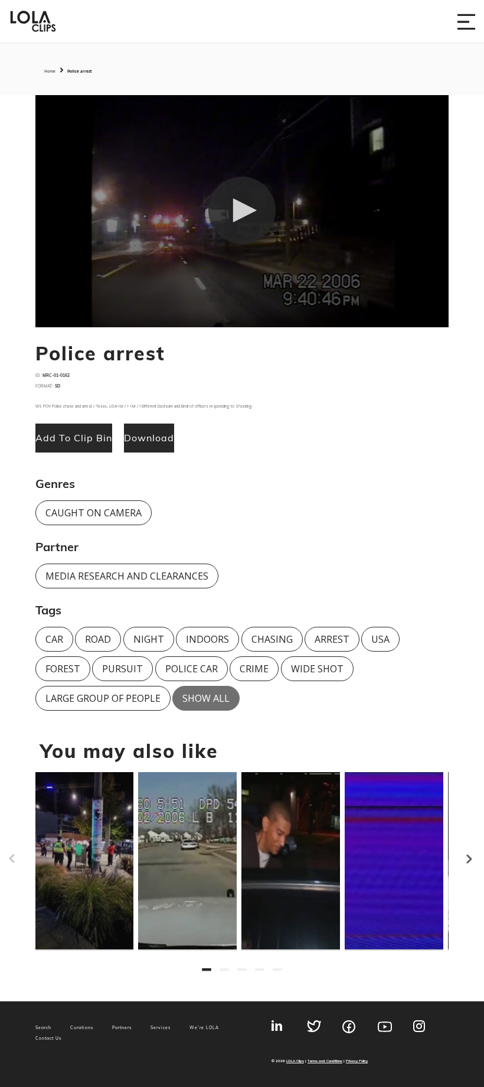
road (98, 639)
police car (191, 668)
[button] (242, 210)
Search (43, 1027)
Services (161, 1027)
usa (380, 639)
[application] (242, 211)
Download (149, 438)
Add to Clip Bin (73, 438)
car (54, 639)
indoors (207, 639)
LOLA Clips (295, 1061)
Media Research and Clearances (126, 575)
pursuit (122, 668)
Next (478, 854)
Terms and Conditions (325, 1061)
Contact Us (48, 1038)
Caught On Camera (93, 512)
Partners (122, 1027)
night (148, 639)
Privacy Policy (357, 1061)
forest (62, 668)
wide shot (317, 668)
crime (254, 668)
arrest (332, 639)
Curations (81, 1027)
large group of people (103, 698)
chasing (272, 639)
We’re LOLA (204, 1027)
